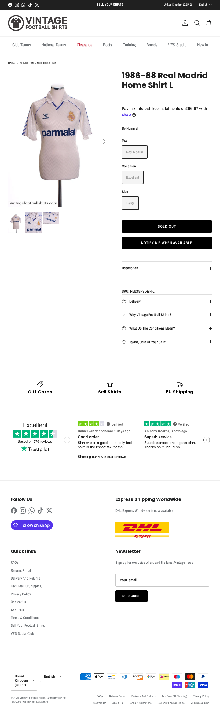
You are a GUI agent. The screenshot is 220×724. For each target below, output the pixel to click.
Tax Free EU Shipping (26, 586)
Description (130, 268)
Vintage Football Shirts (32, 698)
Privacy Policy (21, 594)
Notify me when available (167, 242)
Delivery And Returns (25, 578)
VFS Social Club (22, 633)
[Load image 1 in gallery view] (59, 139)
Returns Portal (21, 570)
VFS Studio (177, 45)
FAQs (15, 562)
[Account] (184, 23)
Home (11, 63)
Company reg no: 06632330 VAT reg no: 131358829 (38, 700)
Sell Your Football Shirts (28, 625)
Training (129, 45)
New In (202, 45)
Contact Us (18, 601)
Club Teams (21, 45)
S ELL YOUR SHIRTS (110, 4)
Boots (107, 45)
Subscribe (131, 596)
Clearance (84, 45)
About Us (17, 609)
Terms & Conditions (25, 617)
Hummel (132, 128)
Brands (151, 45)
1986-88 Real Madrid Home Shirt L (38, 63)
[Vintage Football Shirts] (37, 23)
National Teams (54, 45)
